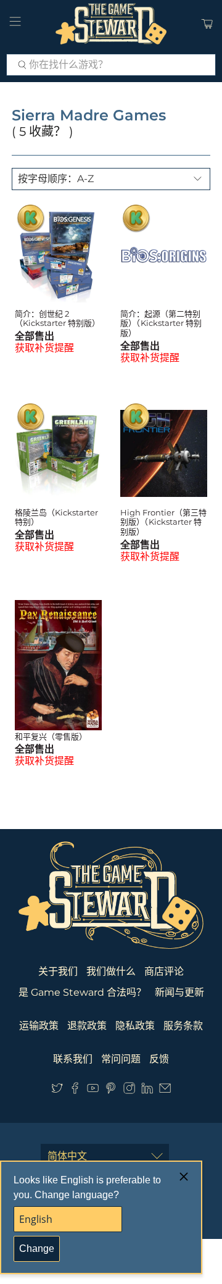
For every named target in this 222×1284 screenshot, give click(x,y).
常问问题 (121, 1059)
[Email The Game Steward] (165, 1090)
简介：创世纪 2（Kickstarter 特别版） (57, 318)
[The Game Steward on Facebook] (75, 1090)
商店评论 (164, 971)
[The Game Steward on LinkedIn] (147, 1090)
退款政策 (87, 1026)
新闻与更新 (179, 992)
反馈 (159, 1059)
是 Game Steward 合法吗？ (82, 992)
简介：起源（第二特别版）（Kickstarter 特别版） (161, 323)
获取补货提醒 (44, 348)
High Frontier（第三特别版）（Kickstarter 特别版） (163, 521)
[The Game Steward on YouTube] (93, 1090)
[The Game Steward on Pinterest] (111, 1090)
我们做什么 (111, 971)
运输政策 (39, 1026)
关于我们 (58, 971)
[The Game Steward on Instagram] (129, 1090)
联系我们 (72, 1059)
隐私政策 (135, 1026)
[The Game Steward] (111, 23)
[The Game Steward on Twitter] (57, 1090)
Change (36, 1248)
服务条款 (183, 1026)
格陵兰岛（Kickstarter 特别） (56, 517)
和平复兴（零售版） (51, 736)
